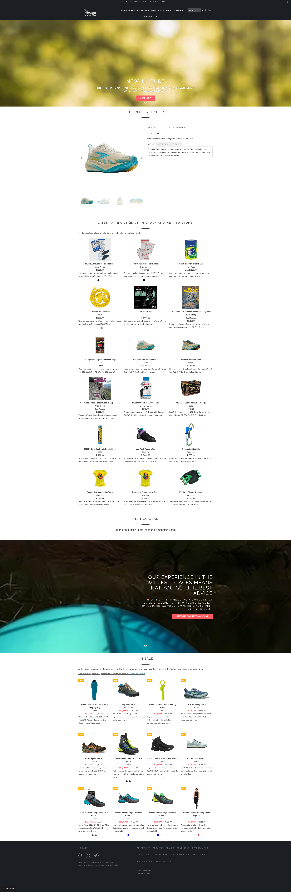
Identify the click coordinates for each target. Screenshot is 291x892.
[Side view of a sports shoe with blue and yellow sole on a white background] (111, 158)
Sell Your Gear (145, 861)
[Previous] (82, 158)
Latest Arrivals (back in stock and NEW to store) (145, 222)
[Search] (206, 10)
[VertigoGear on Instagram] (89, 855)
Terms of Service (165, 861)
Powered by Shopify (144, 873)
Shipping (204, 855)
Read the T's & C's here (136, 674)
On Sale (145, 658)
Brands (170, 848)
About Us (158, 848)
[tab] (151, 144)
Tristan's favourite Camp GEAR (192, 616)
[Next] (140, 158)
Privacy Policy (145, 855)
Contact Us (183, 848)
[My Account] (203, 10)
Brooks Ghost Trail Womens (167, 128)
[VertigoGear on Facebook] (81, 855)
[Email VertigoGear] (96, 855)
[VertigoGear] (88, 12)
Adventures (143, 848)
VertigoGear (147, 870)
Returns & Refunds (187, 855)
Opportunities (200, 848)
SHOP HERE (145, 98)
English (193, 10)
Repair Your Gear (164, 855)
